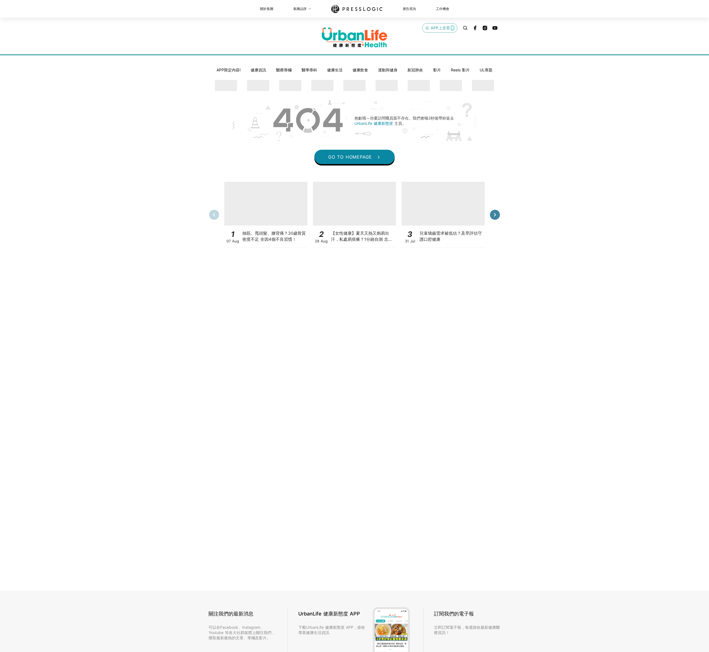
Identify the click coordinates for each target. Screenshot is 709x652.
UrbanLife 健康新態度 (374, 123)
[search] (465, 27)
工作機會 (442, 9)
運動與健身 (387, 70)
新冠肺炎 (415, 70)
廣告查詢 (409, 9)
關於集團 (266, 9)
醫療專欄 (284, 70)
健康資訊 (258, 70)
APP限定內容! (229, 70)
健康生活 (335, 70)
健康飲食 (360, 70)
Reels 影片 (460, 70)
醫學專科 (309, 70)
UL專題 (486, 70)
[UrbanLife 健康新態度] (354, 37)
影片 (437, 70)
